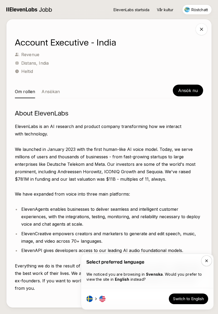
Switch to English (188, 298)
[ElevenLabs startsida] (21, 9)
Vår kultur (165, 9)
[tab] (25, 91)
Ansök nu (188, 90)
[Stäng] (201, 29)
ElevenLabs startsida (131, 9)
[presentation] (109, 163)
